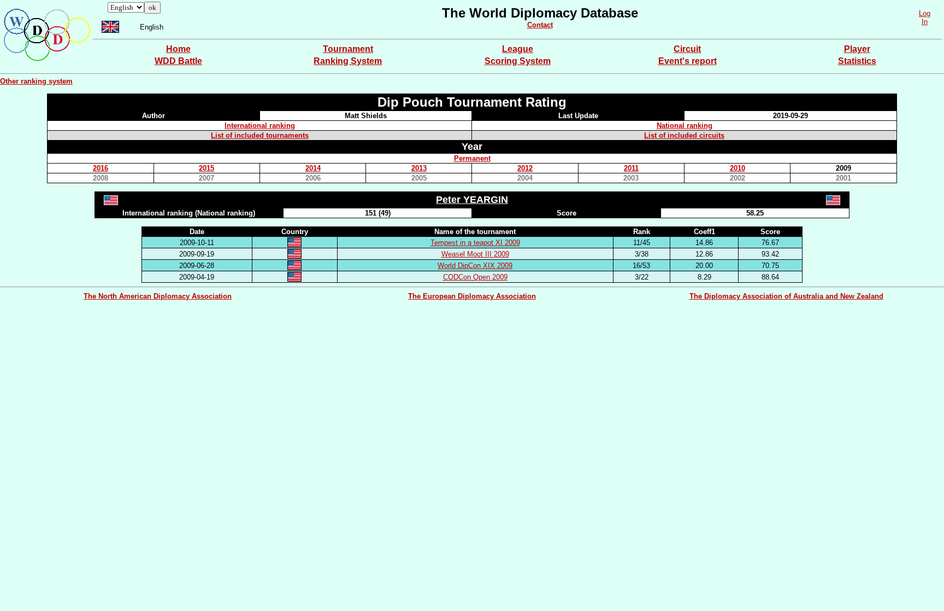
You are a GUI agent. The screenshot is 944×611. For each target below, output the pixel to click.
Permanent (472, 158)
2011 (631, 168)
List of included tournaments (260, 135)
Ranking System (348, 61)
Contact (540, 25)
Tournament (348, 49)
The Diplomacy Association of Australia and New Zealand (786, 296)
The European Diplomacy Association (472, 296)
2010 (737, 168)
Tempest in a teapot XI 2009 (475, 242)
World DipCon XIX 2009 (475, 265)
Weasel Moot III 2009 (475, 254)
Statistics (857, 61)
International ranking (260, 125)
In (925, 22)
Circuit (687, 49)
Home (178, 49)
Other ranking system (36, 81)
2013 (419, 168)
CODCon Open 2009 (475, 277)
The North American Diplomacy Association (158, 296)
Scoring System (518, 61)
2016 (100, 168)
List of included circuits (684, 135)
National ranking (684, 125)
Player (857, 49)
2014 (313, 168)
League (517, 49)
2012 (525, 168)
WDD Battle (178, 61)
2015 (206, 168)
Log (924, 13)
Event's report (687, 61)
